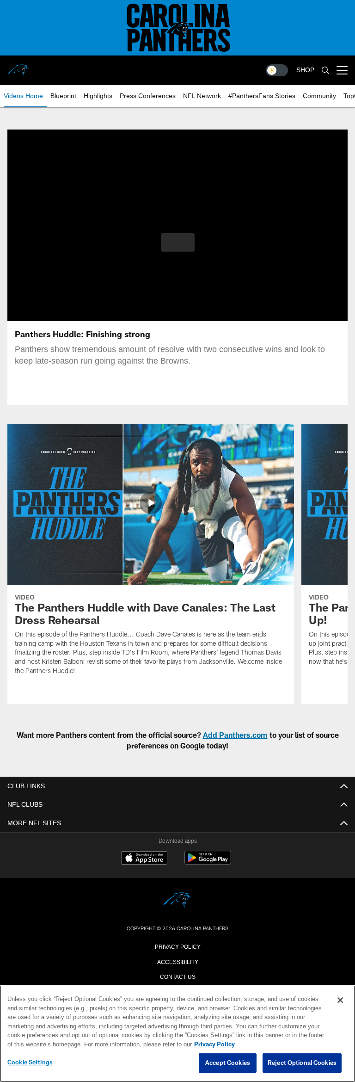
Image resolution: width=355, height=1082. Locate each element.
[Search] (325, 70)
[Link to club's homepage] (18, 66)
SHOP (305, 70)
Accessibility (177, 961)
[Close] (340, 1000)
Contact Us (177, 976)
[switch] (277, 70)
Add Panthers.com (235, 734)
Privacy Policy (177, 946)
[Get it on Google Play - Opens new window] (207, 862)
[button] (178, 242)
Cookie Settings (30, 1062)
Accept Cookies (227, 1063)
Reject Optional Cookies (302, 1063)
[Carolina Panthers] (177, 901)
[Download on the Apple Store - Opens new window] (144, 859)
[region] (177, 1034)
